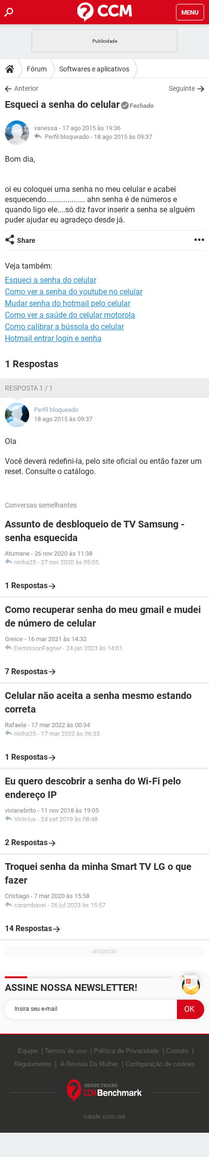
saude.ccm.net (104, 1116)
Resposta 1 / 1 (29, 388)
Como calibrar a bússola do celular (64, 326)
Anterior (26, 88)
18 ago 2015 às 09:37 (123, 136)
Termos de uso (66, 1051)
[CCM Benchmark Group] (104, 1091)
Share (26, 240)
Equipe (27, 1051)
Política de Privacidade (126, 1051)
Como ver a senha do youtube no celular (73, 291)
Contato (177, 1051)
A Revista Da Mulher (89, 1064)
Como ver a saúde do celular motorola (70, 315)
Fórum (37, 69)
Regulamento (32, 1064)
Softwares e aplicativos (94, 69)
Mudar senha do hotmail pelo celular (67, 303)
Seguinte (182, 88)
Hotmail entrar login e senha (53, 338)
